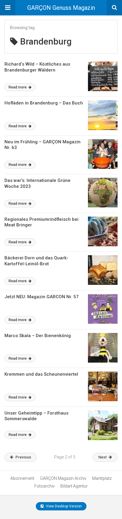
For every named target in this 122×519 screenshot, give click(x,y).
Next (102, 457)
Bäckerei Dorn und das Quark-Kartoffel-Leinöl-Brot (36, 260)
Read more (18, 87)
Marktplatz (102, 478)
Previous (23, 457)
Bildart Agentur (74, 486)
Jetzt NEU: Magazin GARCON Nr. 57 (41, 296)
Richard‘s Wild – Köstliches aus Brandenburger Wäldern (37, 67)
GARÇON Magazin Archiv (63, 478)
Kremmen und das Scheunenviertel (41, 374)
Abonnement (22, 478)
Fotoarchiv (44, 486)
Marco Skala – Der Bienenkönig (37, 335)
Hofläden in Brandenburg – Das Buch (43, 103)
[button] (7, 7)
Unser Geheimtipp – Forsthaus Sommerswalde (36, 416)
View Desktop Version (63, 506)
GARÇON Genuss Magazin (61, 7)
